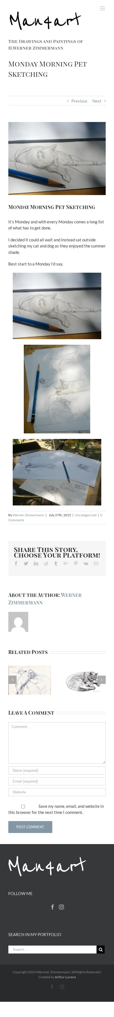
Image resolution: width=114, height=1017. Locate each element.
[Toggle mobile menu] (103, 8)
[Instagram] (61, 906)
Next (97, 100)
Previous (79, 100)
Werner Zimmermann (28, 515)
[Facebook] (52, 906)
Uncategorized (86, 515)
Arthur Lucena (65, 977)
